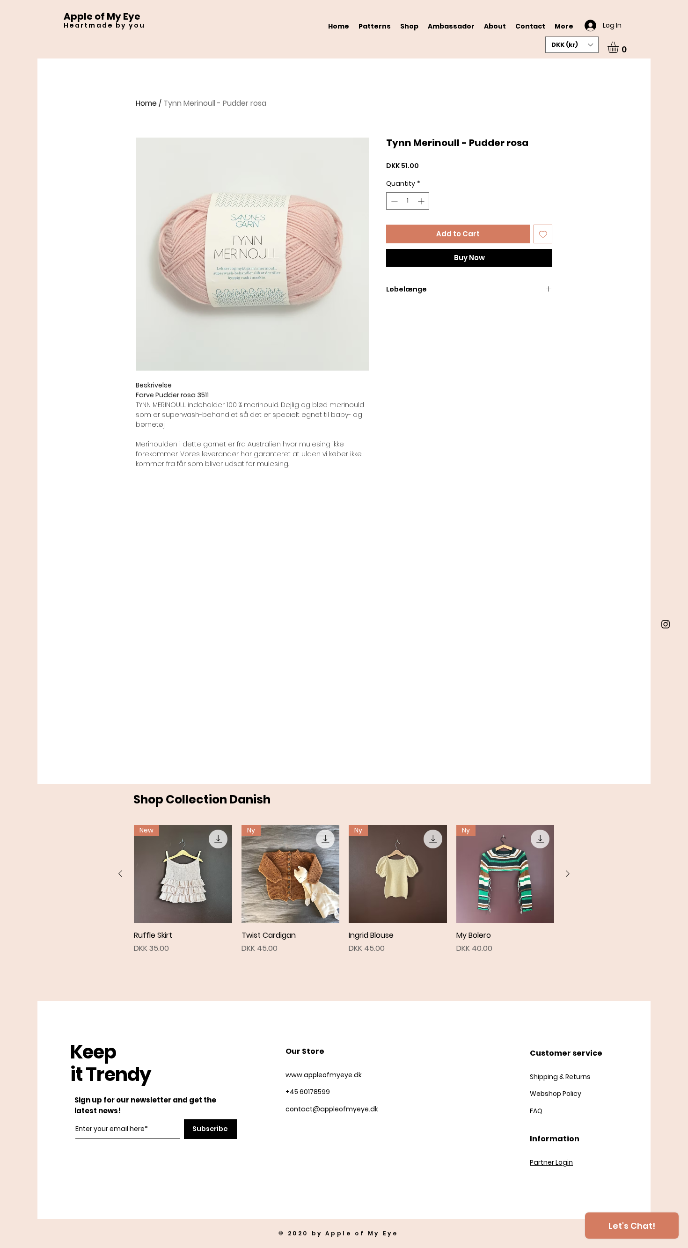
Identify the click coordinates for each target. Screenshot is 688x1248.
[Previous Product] (120, 873)
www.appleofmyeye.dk (323, 1075)
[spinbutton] (407, 201)
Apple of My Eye (102, 16)
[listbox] (572, 44)
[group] (344, 890)
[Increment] (422, 201)
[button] (572, 44)
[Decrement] (393, 201)
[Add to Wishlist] (543, 234)
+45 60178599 (308, 1091)
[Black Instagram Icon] (665, 624)
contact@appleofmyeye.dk (331, 1109)
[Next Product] (567, 873)
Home (146, 103)
